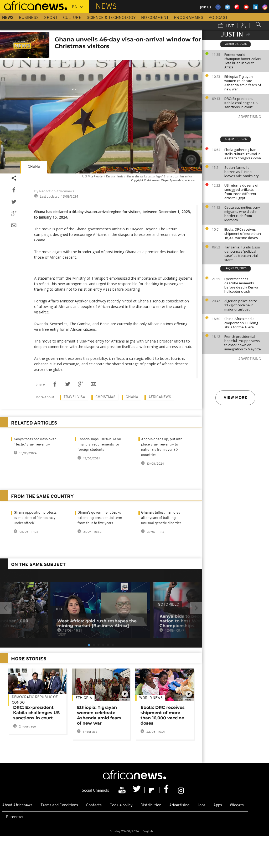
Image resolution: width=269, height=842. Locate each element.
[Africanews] (33, 5)
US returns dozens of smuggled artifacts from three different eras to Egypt (241, 191)
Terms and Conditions (59, 805)
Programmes (188, 18)
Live (229, 26)
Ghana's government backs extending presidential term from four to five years (99, 518)
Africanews (159, 397)
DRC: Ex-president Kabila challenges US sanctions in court (241, 102)
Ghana (34, 167)
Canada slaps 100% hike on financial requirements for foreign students (99, 444)
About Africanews (17, 805)
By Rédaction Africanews (54, 191)
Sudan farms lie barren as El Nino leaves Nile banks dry (241, 171)
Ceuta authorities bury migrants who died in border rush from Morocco (242, 213)
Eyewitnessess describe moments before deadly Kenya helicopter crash (241, 285)
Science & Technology (111, 18)
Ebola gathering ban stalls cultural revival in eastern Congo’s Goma (242, 154)
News (8, 18)
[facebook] (166, 790)
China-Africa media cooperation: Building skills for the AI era (241, 323)
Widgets (237, 805)
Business (29, 18)
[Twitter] (137, 790)
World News (151, 698)
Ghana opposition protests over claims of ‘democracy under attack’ (35, 518)
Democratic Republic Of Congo (35, 700)
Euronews (14, 817)
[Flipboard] (152, 790)
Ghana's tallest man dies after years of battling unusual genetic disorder (161, 518)
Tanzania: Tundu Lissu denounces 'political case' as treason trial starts (242, 253)
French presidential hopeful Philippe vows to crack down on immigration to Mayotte (242, 342)
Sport (51, 18)
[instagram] (181, 790)
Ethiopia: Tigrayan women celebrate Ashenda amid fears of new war (242, 82)
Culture (72, 18)
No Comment (155, 18)
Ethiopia (84, 698)
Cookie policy (121, 805)
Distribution (151, 805)
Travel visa (74, 397)
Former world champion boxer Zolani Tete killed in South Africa (242, 60)
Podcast (218, 18)
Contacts (94, 805)
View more (235, 398)
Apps (217, 805)
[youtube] (122, 790)
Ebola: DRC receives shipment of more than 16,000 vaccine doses (242, 233)
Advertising (179, 805)
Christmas (105, 397)
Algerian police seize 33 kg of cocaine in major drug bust (240, 305)
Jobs (201, 805)
